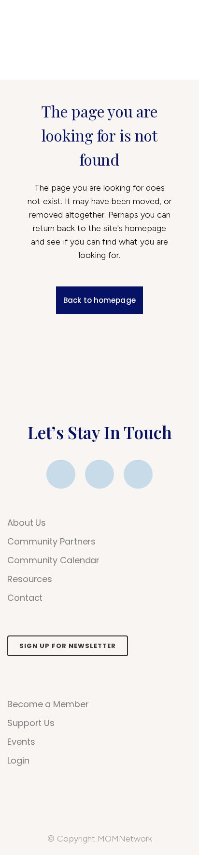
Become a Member (48, 704)
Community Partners (51, 541)
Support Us (31, 723)
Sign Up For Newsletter (67, 645)
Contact (25, 598)
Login (18, 760)
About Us (26, 523)
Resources (29, 579)
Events (21, 742)
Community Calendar (53, 560)
